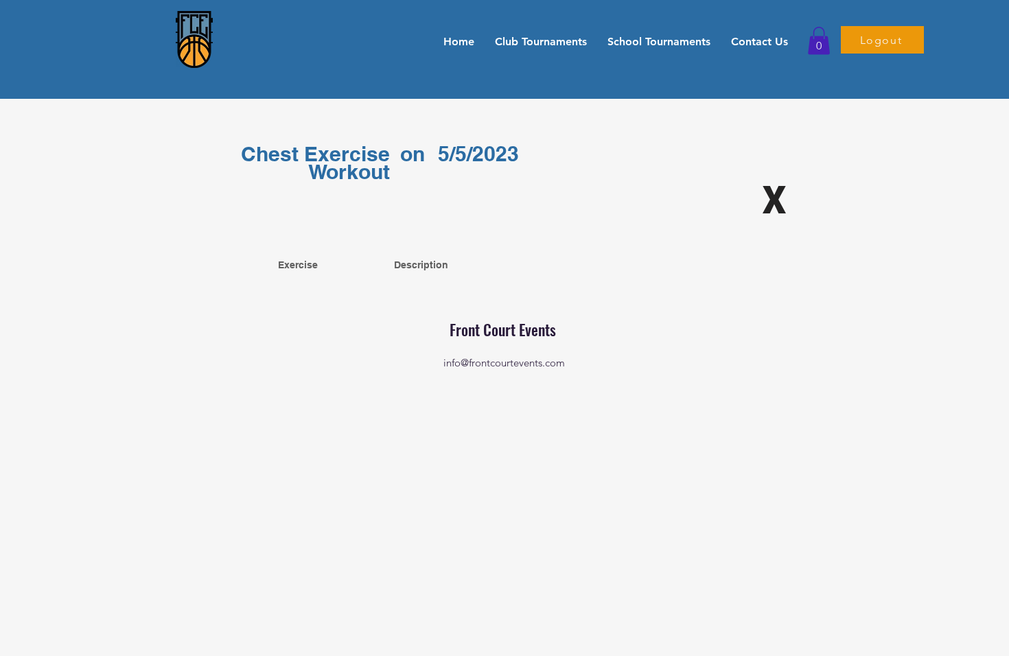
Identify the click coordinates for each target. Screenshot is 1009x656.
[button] (541, 41)
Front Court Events (504, 329)
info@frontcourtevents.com (504, 362)
